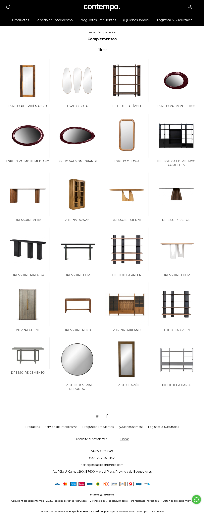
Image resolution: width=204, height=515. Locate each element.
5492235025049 (102, 451)
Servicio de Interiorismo (54, 20)
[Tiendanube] (102, 495)
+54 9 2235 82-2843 (102, 458)
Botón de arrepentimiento (178, 500)
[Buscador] (10, 7)
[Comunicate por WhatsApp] (196, 499)
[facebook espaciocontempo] (107, 416)
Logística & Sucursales (174, 20)
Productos (20, 20)
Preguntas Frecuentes (97, 20)
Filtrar (102, 50)
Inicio (92, 32)
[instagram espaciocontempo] (97, 416)
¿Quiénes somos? (136, 20)
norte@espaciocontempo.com (102, 465)
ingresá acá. (152, 500)
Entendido (158, 511)
